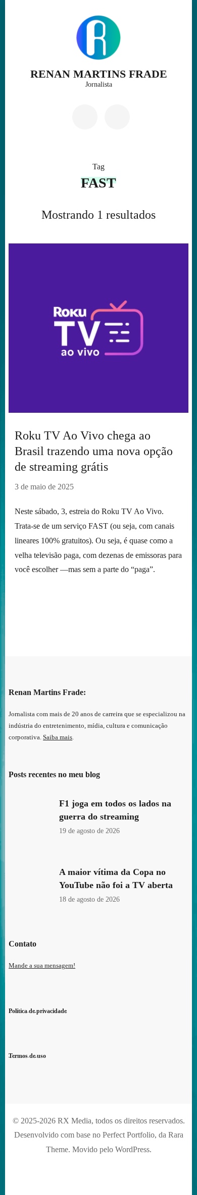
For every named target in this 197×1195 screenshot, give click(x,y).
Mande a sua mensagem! (42, 965)
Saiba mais (57, 737)
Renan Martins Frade (98, 74)
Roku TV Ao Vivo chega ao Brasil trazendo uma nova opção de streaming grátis (94, 451)
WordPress (132, 1149)
